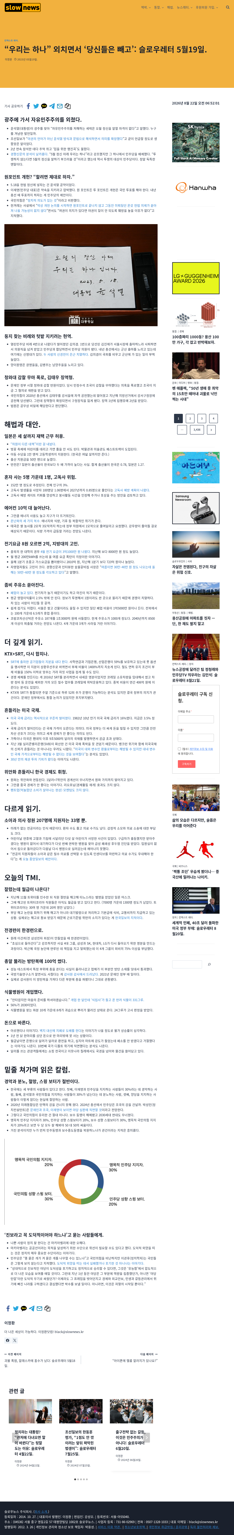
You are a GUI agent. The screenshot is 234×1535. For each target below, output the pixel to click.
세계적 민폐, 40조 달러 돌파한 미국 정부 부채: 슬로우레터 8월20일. (195, 928)
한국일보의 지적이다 (128, 917)
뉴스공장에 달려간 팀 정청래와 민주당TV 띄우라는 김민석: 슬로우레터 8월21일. (195, 675)
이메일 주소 (185, 711)
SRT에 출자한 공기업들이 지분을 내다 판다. (40, 661)
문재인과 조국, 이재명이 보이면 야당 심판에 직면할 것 (66, 1109)
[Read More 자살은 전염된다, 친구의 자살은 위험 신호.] (196, 544)
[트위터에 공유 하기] (36, 106)
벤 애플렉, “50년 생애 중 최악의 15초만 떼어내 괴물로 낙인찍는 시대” (195, 393)
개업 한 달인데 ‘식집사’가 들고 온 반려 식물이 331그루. (107, 999)
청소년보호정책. (135, 1527)
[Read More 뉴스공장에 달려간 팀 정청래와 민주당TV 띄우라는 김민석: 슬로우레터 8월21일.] (196, 647)
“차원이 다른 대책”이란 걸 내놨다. (33, 444)
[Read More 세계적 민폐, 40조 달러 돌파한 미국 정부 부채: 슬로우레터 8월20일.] (196, 900)
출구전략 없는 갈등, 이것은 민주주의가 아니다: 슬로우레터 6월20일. (131, 1440)
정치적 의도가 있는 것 (42, 200)
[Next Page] (211, 430)
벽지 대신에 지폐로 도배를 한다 (60, 1030)
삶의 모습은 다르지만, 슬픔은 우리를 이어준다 (194, 822)
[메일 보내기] (60, 106)
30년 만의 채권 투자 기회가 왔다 (32, 759)
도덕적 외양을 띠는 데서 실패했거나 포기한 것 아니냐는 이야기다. (100, 1263)
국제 (174, 814)
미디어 (182, 382)
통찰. (174, 331)
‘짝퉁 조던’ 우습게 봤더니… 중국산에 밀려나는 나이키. (195, 874)
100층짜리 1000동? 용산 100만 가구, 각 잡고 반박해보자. (195, 339)
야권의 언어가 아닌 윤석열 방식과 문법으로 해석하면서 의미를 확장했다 (75, 138)
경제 (182, 331)
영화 (190, 382)
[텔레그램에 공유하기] (52, 106)
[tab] (75, 1479)
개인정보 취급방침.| (162, 1527)
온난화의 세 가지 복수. (26, 520)
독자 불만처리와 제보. (204, 1527)
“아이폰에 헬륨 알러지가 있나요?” (135, 1357)
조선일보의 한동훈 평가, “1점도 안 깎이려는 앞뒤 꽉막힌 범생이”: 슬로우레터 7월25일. (80, 1443)
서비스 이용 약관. (110, 1527)
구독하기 (186, 764)
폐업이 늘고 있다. (22, 592)
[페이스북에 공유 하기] (29, 106)
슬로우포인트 (178, 561)
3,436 (197, 429)
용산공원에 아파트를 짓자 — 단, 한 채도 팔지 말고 (193, 620)
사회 (190, 561)
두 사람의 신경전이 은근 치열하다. (66, 354)
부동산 (175, 612)
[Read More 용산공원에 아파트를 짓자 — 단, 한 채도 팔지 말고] (196, 595)
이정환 (8, 59)
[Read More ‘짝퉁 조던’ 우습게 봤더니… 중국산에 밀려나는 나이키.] (196, 849)
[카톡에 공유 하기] (44, 106)
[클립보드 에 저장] (68, 106)
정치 (191, 664)
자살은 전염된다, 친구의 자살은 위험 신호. (194, 569)
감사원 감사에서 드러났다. (81, 974)
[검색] (209, 964)
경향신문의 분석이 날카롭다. (29, 154)
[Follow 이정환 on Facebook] (7, 1340)
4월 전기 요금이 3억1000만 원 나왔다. (66, 551)
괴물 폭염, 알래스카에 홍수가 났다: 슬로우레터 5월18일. (39, 1360)
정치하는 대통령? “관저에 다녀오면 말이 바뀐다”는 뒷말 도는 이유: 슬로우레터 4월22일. (30, 1443)
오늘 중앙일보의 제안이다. (40, 859)
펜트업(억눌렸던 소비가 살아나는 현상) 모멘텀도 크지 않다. (50, 790)
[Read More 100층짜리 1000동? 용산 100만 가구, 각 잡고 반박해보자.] (196, 314)
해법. (170, 7)
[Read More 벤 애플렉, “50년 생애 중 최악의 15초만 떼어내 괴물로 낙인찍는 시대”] (196, 365)
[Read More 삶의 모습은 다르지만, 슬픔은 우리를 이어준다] (196, 798)
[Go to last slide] (15, 1438)
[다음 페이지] (146, 1438)
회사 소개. (41, 1511)
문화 (174, 382)
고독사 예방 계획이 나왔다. (132, 490)
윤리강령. (182, 1527)
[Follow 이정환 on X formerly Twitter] (15, 1340)
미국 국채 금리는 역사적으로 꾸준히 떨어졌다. (41, 718)
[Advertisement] (196, 232)
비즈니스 (183, 866)
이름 (181, 730)
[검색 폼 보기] (228, 7)
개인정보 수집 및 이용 (201, 749)
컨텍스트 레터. (11, 40)
